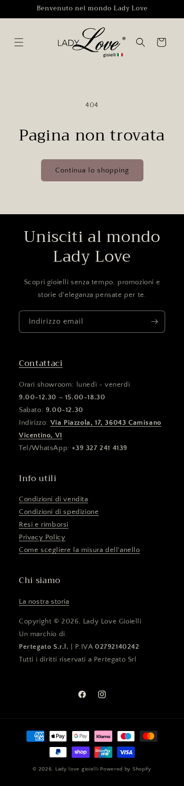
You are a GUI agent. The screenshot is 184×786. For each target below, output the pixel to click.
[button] (18, 42)
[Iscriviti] (154, 322)
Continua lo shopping (92, 170)
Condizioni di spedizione (59, 512)
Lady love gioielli (77, 769)
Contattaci (41, 363)
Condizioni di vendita (53, 499)
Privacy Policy (42, 537)
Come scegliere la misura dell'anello (79, 550)
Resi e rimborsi (43, 525)
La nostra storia (44, 602)
